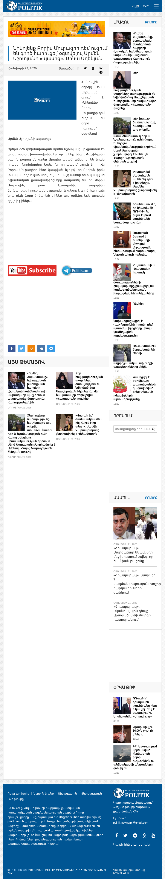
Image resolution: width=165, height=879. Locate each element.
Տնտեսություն (91, 793)
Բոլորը (151, 22)
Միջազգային (67, 793)
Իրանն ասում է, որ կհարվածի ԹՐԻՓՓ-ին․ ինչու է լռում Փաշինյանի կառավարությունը (134, 213)
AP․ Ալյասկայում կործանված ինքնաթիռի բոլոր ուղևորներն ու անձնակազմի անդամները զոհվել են (135, 757)
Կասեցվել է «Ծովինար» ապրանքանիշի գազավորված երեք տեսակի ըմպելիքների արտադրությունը (134, 388)
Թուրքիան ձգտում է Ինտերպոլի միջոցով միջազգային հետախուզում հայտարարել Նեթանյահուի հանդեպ (134, 243)
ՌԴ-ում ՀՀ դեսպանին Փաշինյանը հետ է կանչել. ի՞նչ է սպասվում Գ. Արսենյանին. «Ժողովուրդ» (135, 707)
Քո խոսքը (16, 799)
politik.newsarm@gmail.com (130, 822)
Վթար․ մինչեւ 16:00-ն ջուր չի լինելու (143, 730)
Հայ (135, 6)
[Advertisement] (56, 310)
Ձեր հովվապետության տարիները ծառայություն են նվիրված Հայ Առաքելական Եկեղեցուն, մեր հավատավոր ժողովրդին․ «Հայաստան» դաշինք (79, 386)
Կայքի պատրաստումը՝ (129, 869)
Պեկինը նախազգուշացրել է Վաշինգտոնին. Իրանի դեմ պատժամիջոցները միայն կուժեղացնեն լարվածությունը (133, 319)
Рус (146, 6)
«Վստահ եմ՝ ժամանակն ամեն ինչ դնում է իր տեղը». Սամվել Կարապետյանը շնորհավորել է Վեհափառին (78, 424)
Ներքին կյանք (44, 793)
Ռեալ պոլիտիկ (18, 793)
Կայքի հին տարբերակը (132, 844)
